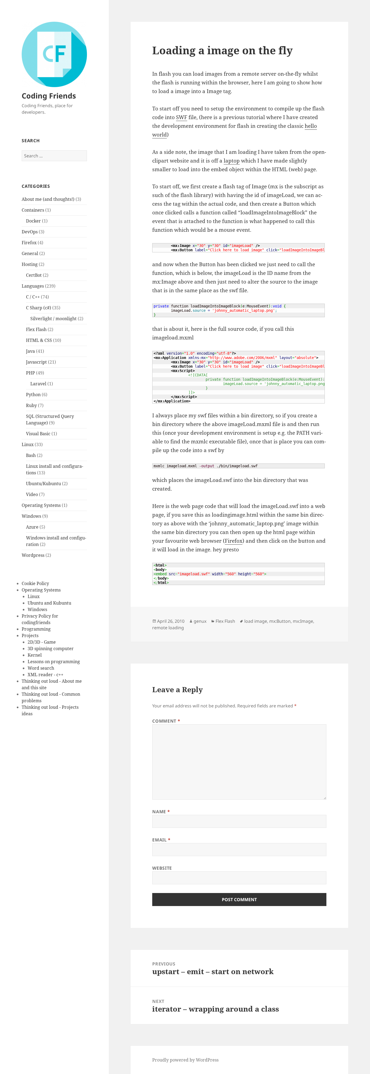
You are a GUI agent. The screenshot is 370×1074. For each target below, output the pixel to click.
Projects (30, 635)
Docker (33, 221)
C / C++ (33, 297)
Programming (36, 629)
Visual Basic (38, 434)
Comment (166, 721)
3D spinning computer (51, 649)
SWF (181, 117)
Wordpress (33, 555)
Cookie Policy (35, 583)
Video (32, 494)
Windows (31, 516)
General (30, 253)
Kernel (35, 655)
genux (200, 621)
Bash (31, 455)
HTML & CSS (39, 340)
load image (255, 621)
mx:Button (280, 621)
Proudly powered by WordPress (185, 1060)
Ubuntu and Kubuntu (49, 603)
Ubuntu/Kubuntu (43, 484)
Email (161, 840)
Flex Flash (36, 329)
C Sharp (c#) (38, 308)
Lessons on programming (54, 662)
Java (30, 351)
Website (162, 868)
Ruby (31, 405)
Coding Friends (49, 96)
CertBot (34, 275)
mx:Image (303, 621)
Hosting (30, 264)
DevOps (30, 232)
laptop (232, 160)
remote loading (168, 628)
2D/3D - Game (42, 642)
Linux (28, 444)
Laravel (38, 384)
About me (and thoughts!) (48, 199)
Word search (41, 668)
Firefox (29, 243)
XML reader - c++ (45, 675)
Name (161, 812)
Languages (33, 286)
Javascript (36, 362)
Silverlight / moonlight (53, 319)
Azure (32, 527)
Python (33, 395)
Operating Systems (41, 505)
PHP (30, 373)
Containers (33, 210)
